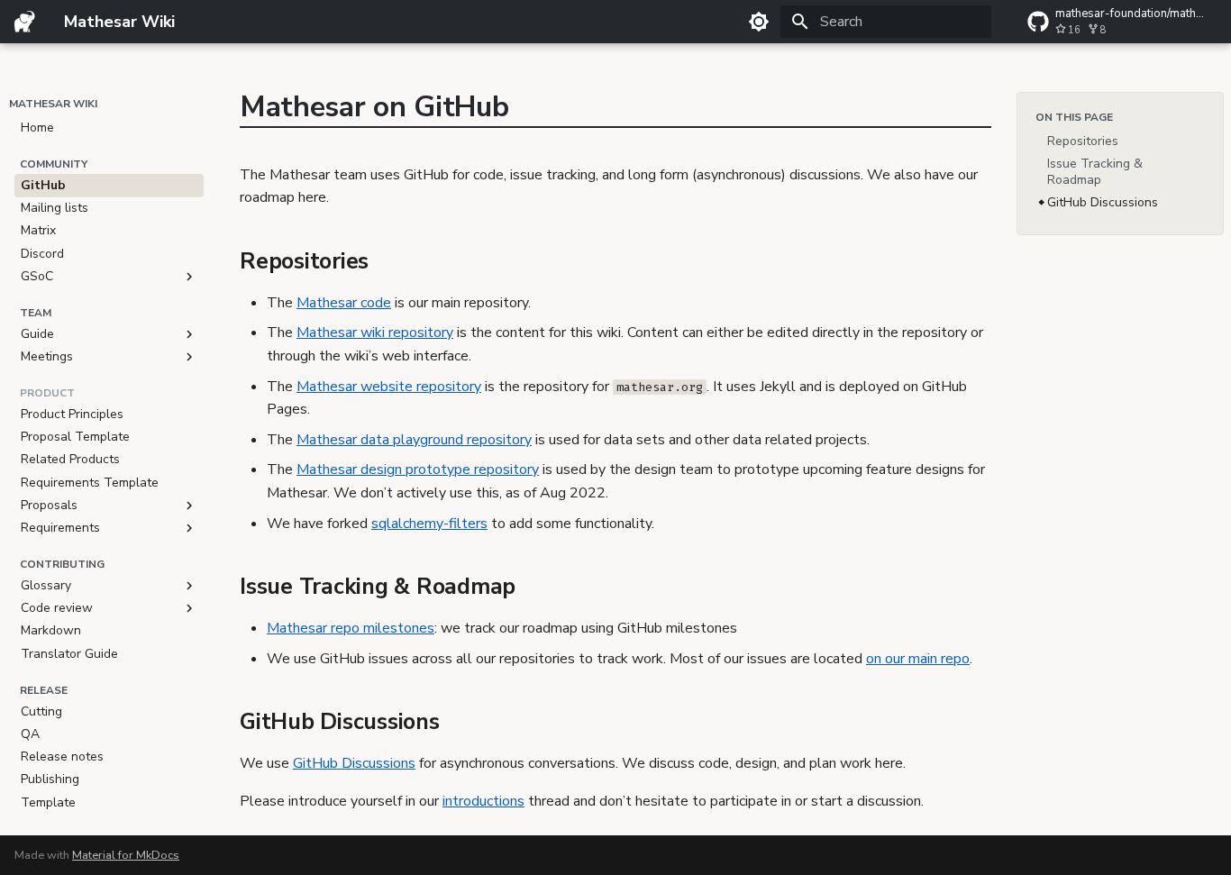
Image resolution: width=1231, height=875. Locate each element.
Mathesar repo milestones (350, 628)
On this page (1074, 117)
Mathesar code (343, 303)
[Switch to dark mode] (759, 22)
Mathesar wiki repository (374, 332)
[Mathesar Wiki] (24, 22)
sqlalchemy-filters (429, 523)
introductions (483, 801)
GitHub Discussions (354, 763)
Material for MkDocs (125, 855)
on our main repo (918, 659)
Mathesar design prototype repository (417, 469)
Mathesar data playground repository (414, 440)
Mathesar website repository (388, 386)
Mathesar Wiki (53, 103)
